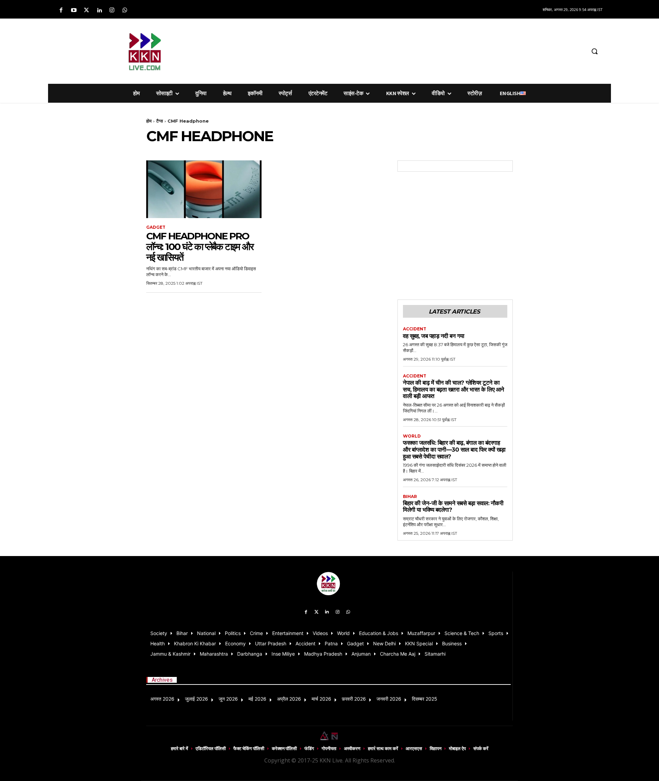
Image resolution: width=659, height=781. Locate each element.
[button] (594, 51)
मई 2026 (257, 699)
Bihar (410, 496)
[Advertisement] (365, 50)
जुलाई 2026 (196, 699)
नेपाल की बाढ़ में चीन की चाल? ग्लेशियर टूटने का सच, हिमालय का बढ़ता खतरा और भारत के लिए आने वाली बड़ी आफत (453, 389)
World (412, 436)
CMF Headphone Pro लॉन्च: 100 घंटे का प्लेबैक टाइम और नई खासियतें (199, 246)
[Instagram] (112, 10)
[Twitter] (86, 10)
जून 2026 (228, 699)
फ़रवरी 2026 (354, 699)
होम (149, 121)
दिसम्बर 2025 (424, 699)
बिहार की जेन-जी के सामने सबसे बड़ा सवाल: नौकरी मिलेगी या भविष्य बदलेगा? (453, 506)
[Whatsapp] (124, 10)
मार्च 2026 (321, 699)
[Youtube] (73, 10)
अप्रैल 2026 (289, 699)
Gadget (155, 227)
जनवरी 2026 (389, 699)
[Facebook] (61, 10)
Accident (414, 329)
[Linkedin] (99, 10)
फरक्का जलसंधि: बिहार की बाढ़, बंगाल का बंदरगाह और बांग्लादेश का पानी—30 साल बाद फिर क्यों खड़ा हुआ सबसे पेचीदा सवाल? (454, 449)
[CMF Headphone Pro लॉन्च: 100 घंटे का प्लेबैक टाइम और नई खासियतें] (204, 189)
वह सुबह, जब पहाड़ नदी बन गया (433, 335)
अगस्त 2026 (162, 699)
